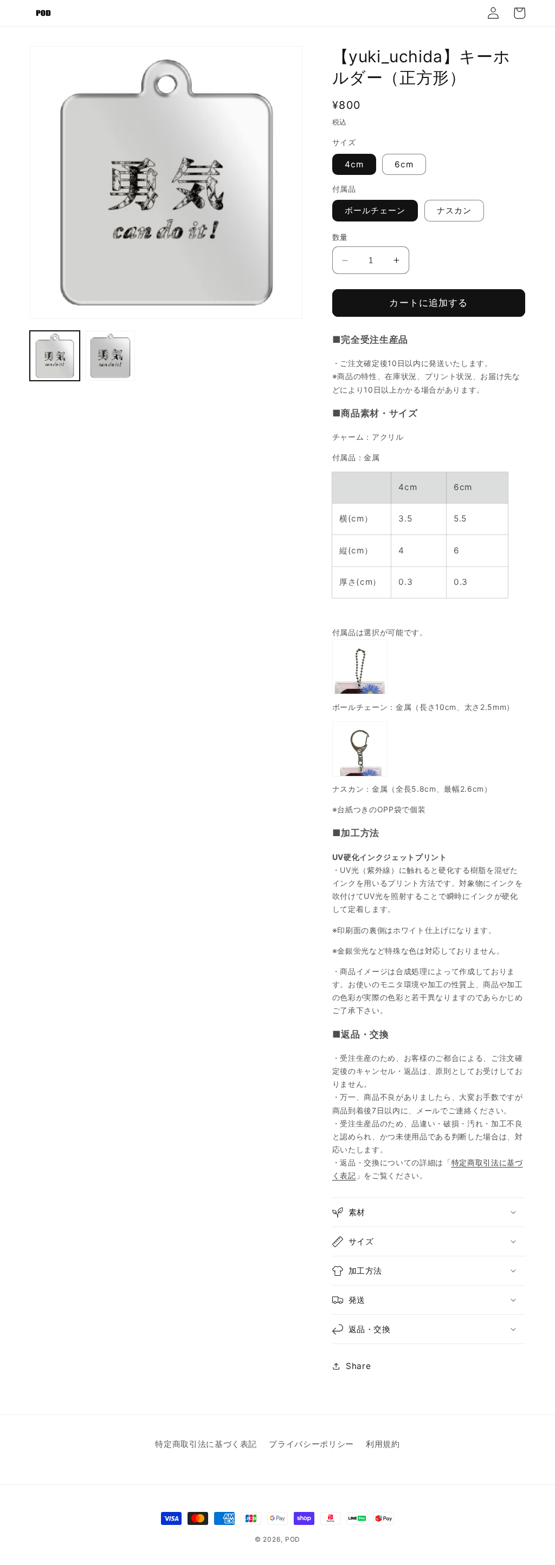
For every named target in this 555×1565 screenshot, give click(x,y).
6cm (404, 164)
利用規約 (383, 1444)
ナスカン (454, 210)
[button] (428, 1212)
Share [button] (358, 1366)
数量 (340, 237)
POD (292, 1539)
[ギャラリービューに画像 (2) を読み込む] (110, 356)
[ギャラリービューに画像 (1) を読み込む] (55, 356)
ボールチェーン (375, 210)
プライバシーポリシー (311, 1444)
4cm (354, 164)
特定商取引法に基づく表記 (206, 1444)
